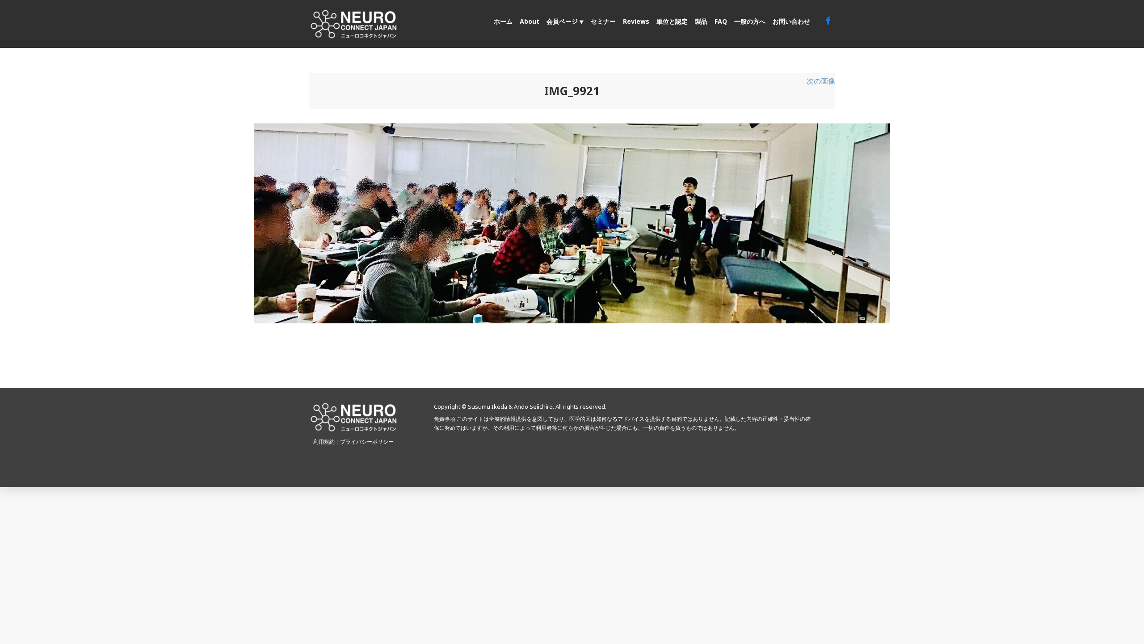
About (529, 21)
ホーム (503, 21)
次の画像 (821, 81)
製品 (701, 21)
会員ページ (562, 21)
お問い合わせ (791, 21)
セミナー (603, 21)
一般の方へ (749, 21)
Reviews (636, 21)
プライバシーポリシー (367, 441)
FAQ (721, 21)
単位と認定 (672, 21)
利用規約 (324, 441)
